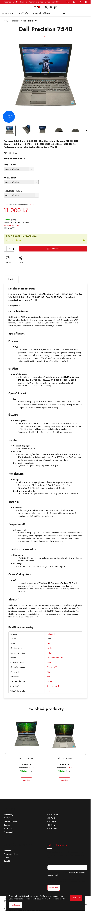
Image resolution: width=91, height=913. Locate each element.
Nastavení (15, 905)
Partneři (23, 1)
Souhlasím (76, 897)
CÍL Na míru (52, 814)
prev (5, 754)
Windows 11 (52, 667)
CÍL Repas (51, 821)
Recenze (7, 1)
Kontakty (55, 1)
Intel (48, 676)
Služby (15, 1)
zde (63, 898)
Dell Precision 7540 (55, 657)
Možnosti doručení (11, 225)
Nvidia (49, 648)
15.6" (49, 691)
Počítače (7, 818)
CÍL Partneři (52, 828)
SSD (48, 672)
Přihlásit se (53, 888)
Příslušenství (9, 832)
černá (49, 643)
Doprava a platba (35, 1)
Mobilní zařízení (11, 821)
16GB (49, 662)
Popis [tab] (11, 279)
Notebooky (51, 634)
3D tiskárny (8, 828)
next (85, 754)
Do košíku (55, 248)
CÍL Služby (51, 818)
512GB (50, 653)
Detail (25, 780)
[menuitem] (8, 13)
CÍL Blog (51, 825)
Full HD (50, 681)
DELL (45, 36)
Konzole (7, 825)
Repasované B (53, 686)
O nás (47, 1)
